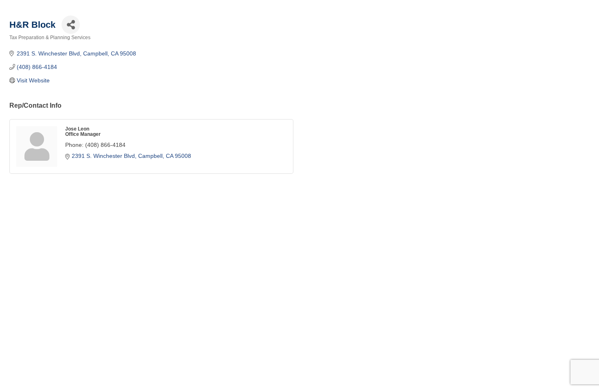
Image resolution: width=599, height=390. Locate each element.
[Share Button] (71, 25)
